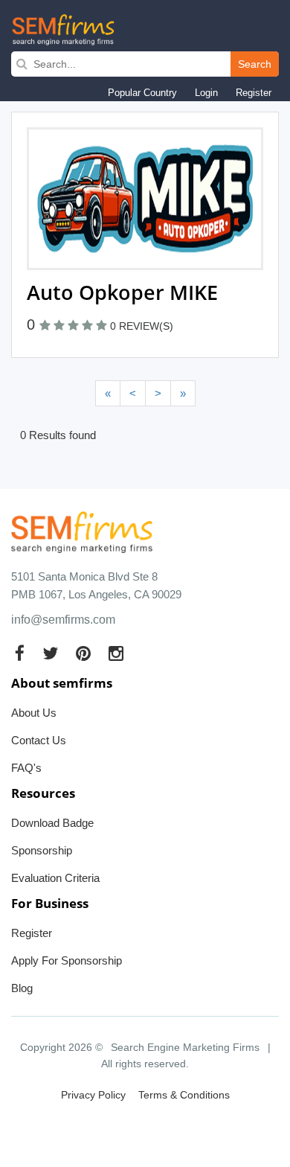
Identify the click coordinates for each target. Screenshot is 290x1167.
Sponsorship (41, 850)
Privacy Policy (93, 1095)
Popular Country (142, 92)
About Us (34, 712)
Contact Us (38, 740)
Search (254, 64)
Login (206, 92)
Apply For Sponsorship (66, 960)
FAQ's (26, 767)
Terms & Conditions (184, 1095)
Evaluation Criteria (55, 878)
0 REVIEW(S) (141, 326)
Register (253, 92)
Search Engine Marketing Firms (185, 1047)
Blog (22, 988)
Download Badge (52, 822)
